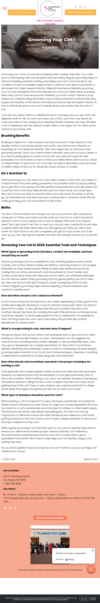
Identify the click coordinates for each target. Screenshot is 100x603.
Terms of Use (62, 570)
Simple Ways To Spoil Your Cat (22, 163)
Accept (84, 599)
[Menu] (5, 8)
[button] (91, 569)
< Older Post (8, 459)
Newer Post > (91, 459)
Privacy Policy (76, 570)
